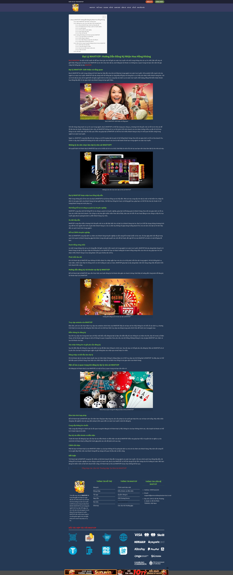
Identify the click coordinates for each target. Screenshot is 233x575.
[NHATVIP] (78, 7)
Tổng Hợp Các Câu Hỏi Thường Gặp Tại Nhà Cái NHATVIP (104, 468)
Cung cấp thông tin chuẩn (85, 46)
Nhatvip (92, 7)
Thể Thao (99, 7)
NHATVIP (88, 65)
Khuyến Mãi (141, 7)
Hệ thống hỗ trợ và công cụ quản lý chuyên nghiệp (90, 26)
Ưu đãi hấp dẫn (82, 28)
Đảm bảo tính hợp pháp (84, 44)
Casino (105, 7)
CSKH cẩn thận (82, 49)
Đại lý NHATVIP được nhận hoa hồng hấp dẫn (89, 25)
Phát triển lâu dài (83, 33)
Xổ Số (134, 7)
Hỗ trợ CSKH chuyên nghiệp (85, 30)
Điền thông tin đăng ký (84, 38)
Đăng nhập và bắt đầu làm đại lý (86, 41)
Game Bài (117, 7)
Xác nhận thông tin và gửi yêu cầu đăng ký (88, 39)
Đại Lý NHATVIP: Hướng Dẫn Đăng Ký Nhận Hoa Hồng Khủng (88, 20)
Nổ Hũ (111, 7)
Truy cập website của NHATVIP (86, 36)
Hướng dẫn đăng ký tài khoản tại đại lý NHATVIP (88, 35)
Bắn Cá (124, 7)
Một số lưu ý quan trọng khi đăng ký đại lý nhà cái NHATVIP (91, 43)
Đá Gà (129, 7)
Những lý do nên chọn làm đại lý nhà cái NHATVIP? (89, 23)
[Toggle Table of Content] (103, 17)
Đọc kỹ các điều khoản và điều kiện (87, 48)
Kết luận (79, 51)
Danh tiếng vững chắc (84, 31)
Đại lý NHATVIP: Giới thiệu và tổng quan (86, 21)
